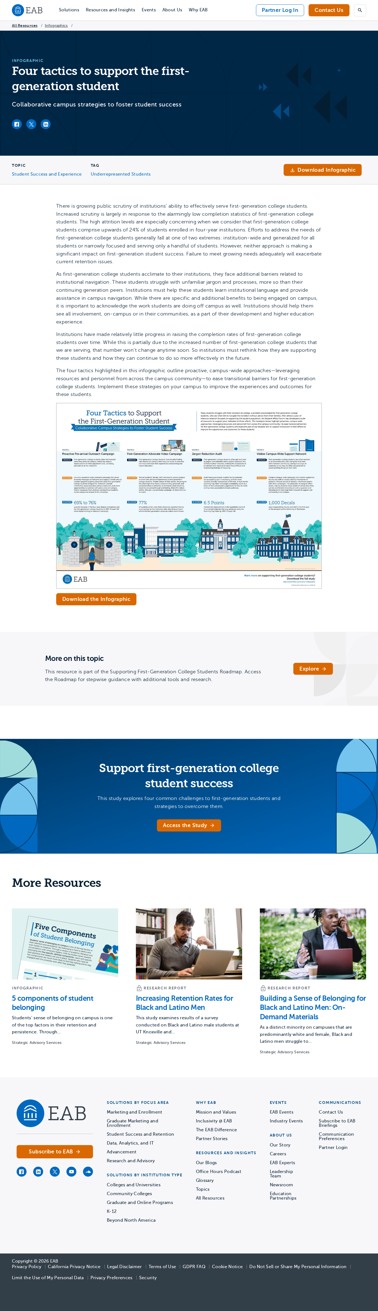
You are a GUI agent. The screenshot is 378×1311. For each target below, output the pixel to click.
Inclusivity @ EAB (214, 1121)
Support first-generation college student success (189, 776)
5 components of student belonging (52, 1003)
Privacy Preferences (111, 1277)
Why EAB (198, 9)
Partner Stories (212, 1138)
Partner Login (333, 1147)
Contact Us (329, 10)
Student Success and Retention (140, 1134)
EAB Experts (282, 1162)
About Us (172, 9)
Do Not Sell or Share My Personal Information (297, 1266)
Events (149, 9)
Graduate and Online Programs (140, 1202)
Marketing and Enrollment (134, 1112)
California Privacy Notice (74, 1266)
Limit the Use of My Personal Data (48, 1277)
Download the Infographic (96, 599)
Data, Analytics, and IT (130, 1143)
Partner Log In (280, 10)
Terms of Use (162, 1266)
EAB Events (281, 1112)
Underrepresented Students (121, 174)
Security (148, 1277)
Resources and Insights (110, 9)
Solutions (69, 9)
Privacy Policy (26, 1266)
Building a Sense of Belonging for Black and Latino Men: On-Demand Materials (313, 1007)
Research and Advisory (131, 1160)
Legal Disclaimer (124, 1266)
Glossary (205, 1180)
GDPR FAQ (194, 1266)
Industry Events (286, 1121)
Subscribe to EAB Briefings (337, 1123)
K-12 (111, 1211)
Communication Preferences (336, 1136)
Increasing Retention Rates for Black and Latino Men (184, 1003)
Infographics (56, 26)
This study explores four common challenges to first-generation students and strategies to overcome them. (189, 802)
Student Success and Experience (47, 174)
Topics (203, 1189)
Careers (278, 1153)
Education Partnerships (283, 1196)
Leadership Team (281, 1174)
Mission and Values (216, 1112)
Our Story (280, 1145)
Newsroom (281, 1184)
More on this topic (74, 659)
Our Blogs (206, 1162)
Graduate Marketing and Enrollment (132, 1123)
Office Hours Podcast (218, 1171)
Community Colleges (129, 1193)
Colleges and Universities (133, 1184)
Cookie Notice (227, 1266)
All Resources (25, 25)
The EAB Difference (216, 1129)
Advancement (122, 1152)
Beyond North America (131, 1220)
